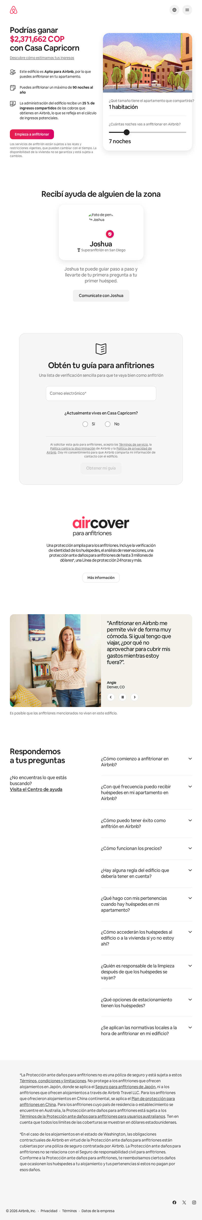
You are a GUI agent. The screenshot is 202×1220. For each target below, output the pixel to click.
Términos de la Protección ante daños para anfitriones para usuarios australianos (92, 1116)
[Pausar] (123, 697)
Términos (69, 1211)
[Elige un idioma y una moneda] (174, 10)
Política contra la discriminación (72, 449)
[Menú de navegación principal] (187, 10)
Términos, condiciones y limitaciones (53, 1080)
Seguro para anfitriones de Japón (125, 1086)
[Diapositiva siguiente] (134, 697)
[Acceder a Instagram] (194, 1202)
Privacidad (49, 1211)
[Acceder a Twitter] (184, 1202)
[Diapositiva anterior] (111, 697)
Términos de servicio (133, 445)
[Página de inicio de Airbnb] (13, 10)
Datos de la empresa (98, 1211)
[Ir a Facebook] (174, 1202)
